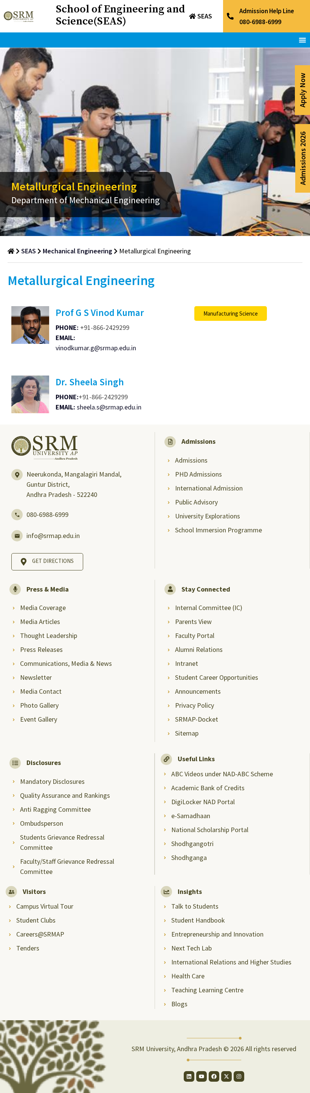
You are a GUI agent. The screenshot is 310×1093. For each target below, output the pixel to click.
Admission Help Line (266, 11)
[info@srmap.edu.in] (17, 535)
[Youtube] (201, 1076)
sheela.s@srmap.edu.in (109, 407)
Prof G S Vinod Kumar (100, 313)
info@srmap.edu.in (53, 535)
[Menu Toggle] (302, 40)
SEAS (204, 16)
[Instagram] (239, 1076)
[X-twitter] (226, 1076)
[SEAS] (192, 16)
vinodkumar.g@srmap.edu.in (96, 347)
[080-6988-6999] (17, 514)
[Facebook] (214, 1076)
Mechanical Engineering (77, 251)
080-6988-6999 (47, 514)
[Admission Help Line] (230, 16)
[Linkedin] (189, 1076)
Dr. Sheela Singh (90, 382)
